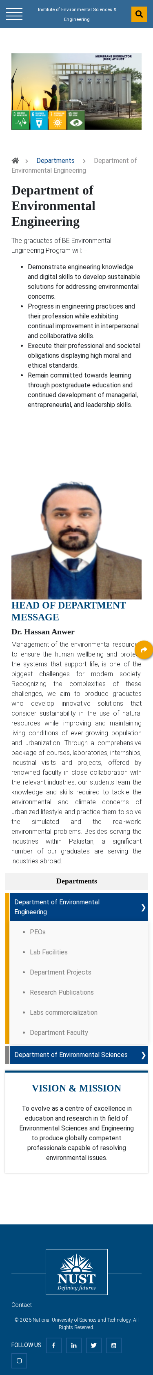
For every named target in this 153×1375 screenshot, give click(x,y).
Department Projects (60, 972)
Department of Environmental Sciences (71, 1055)
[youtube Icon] (114, 1345)
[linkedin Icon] (74, 1345)
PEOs (38, 932)
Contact (21, 1305)
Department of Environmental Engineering (57, 907)
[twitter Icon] (94, 1345)
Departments (55, 161)
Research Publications (62, 992)
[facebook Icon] (54, 1345)
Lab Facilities (49, 952)
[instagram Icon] (19, 1360)
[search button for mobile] (139, 14)
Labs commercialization (64, 1012)
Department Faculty (59, 1032)
